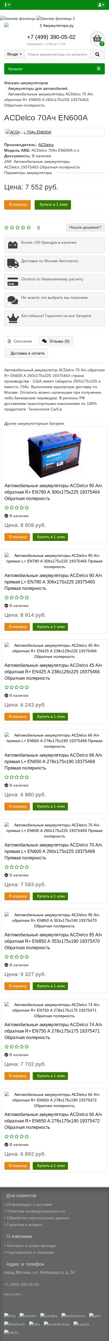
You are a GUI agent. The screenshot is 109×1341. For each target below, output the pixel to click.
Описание (23, 341)
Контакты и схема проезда (31, 1245)
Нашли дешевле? (85, 227)
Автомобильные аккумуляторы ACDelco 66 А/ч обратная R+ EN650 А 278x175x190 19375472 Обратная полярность (53, 1121)
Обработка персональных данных (38, 1218)
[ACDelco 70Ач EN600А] (54, 132)
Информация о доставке (29, 1204)
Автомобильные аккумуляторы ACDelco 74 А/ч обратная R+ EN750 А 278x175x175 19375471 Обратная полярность (53, 1031)
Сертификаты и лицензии (30, 1252)
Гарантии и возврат (24, 1224)
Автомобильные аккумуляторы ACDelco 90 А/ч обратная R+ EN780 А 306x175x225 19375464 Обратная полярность (53, 492)
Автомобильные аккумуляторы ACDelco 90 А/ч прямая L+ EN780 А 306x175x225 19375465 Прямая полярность (53, 582)
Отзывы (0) (59, 341)
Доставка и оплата (27, 353)
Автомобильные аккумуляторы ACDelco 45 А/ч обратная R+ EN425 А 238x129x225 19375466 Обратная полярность (53, 672)
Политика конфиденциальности (36, 1211)
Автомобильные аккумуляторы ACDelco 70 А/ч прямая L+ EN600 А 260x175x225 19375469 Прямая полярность (53, 851)
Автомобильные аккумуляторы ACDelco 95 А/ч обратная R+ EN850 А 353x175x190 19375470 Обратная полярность (53, 941)
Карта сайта (12, 1294)
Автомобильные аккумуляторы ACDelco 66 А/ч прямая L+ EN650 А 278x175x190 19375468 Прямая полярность (53, 761)
